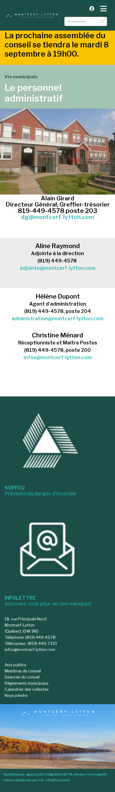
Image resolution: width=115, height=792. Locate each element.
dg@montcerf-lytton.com (57, 217)
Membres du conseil (23, 671)
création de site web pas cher (23, 780)
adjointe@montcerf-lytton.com (57, 268)
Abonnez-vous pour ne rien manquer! (48, 601)
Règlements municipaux (26, 683)
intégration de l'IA (59, 774)
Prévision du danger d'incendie (40, 490)
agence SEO (35, 774)
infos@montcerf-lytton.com (58, 357)
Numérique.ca (14, 774)
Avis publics (15, 665)
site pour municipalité (90, 774)
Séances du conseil (22, 677)
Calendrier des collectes (27, 689)
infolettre (52, 780)
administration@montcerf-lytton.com (57, 319)
